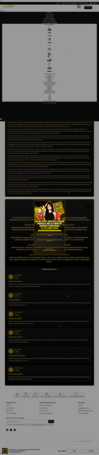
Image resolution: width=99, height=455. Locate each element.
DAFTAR (49, 241)
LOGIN (49, 235)
